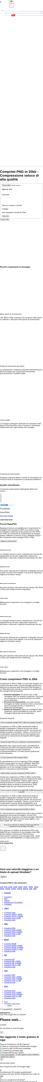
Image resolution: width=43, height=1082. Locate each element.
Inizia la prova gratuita (7, 1054)
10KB (10, 887)
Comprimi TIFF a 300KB (13, 979)
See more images (6, 516)
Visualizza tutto (9, 920)
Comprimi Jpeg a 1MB (12, 918)
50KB (2, 889)
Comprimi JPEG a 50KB (13, 914)
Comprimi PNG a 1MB (12, 934)
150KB (13, 889)
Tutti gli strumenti (10, 11)
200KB (19, 889)
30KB (31, 887)
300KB (25, 889)
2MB (35, 889)
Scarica (5, 219)
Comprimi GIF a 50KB (12, 961)
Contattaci (8, 904)
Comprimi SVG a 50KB (12, 992)
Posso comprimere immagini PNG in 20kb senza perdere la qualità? (21, 722)
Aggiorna (3, 877)
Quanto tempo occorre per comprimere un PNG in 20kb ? (18, 773)
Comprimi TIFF (9, 975)
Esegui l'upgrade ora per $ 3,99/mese (27, 1054)
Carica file (6, 216)
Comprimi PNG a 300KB (13, 932)
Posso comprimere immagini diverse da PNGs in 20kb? (17, 809)
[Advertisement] (21, 242)
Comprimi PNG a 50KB (12, 930)
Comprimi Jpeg (9, 912)
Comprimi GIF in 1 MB (12, 965)
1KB (1, 887)
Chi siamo (8, 897)
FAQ (6, 899)
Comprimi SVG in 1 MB (12, 996)
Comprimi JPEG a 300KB (13, 916)
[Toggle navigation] (11, 1)
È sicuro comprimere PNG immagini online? (14, 757)
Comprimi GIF (9, 959)
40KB (36, 887)
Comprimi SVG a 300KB (13, 994)
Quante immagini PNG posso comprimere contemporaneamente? (20, 742)
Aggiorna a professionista (8, 541)
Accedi (17, 15)
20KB (20, 887)
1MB (30, 889)
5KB (5, 887)
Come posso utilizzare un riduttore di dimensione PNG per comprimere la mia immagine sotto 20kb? (21, 825)
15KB (15, 887)
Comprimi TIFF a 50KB (12, 977)
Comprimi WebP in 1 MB (13, 949)
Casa (6, 1002)
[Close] (11, 1013)
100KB (7, 889)
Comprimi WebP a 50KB (13, 946)
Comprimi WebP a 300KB (13, 947)
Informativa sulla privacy (12, 1003)
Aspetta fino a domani (7, 1057)
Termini (7, 901)
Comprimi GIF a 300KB (12, 963)
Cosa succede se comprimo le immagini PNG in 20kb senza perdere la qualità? (21, 791)
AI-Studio (9, 15)
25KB (25, 887)
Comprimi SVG (9, 991)
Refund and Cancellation (13, 902)
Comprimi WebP (10, 944)
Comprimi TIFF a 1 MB (12, 980)
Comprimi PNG (9, 928)
